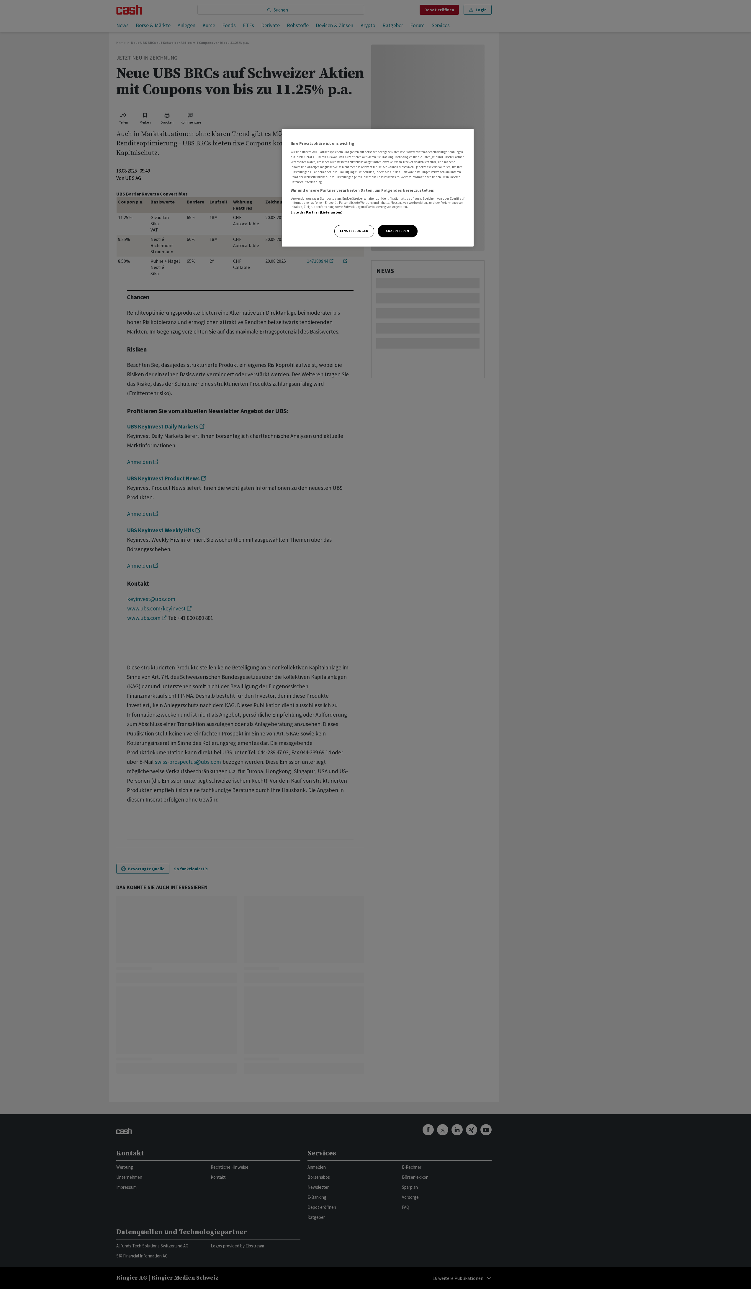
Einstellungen (354, 231)
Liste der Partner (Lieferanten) (317, 212)
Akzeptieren (397, 231)
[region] (378, 188)
